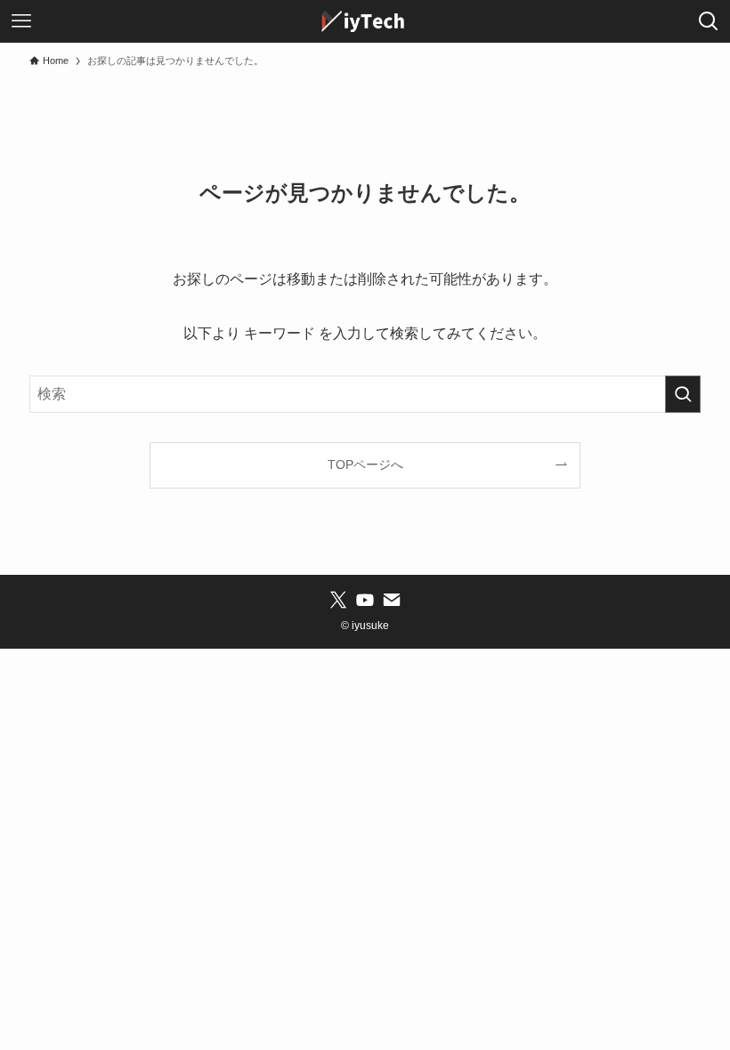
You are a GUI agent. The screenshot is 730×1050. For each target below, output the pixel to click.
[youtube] (365, 599)
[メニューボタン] (21, 21)
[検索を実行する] (683, 394)
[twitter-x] (338, 599)
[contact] (391, 599)
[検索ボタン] (708, 21)
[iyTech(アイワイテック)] (365, 21)
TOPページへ (365, 464)
